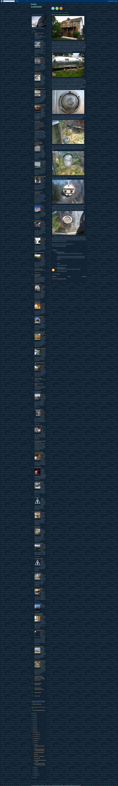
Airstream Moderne (39, 409)
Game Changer (38, 386)
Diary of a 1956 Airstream (40, 660)
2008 (34, 730)
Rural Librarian (38, 284)
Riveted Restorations (39, 543)
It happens (36, 754)
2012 (34, 723)
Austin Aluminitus (38, 425)
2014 (34, 719)
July (35, 742)
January (36, 775)
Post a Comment (56, 273)
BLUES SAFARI (38, 467)
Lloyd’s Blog (37, 121)
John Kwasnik (60, 267)
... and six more (37, 758)
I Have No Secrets (38, 205)
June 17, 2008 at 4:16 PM (62, 271)
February (36, 773)
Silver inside (43, 589)
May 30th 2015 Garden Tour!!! (40, 270)
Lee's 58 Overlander (39, 558)
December (36, 732)
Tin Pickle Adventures (39, 316)
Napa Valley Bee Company (40, 441)
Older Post (84, 276)
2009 (34, 729)
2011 (34, 725)
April (35, 769)
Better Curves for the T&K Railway (43, 91)
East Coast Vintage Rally (39, 752)
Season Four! (43, 349)
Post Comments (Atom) (61, 278)
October (36, 736)
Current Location (38, 603)
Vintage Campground (39, 481)
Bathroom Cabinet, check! (42, 146)
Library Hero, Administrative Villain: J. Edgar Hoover (43, 288)
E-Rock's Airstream (39, 588)
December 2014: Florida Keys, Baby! (43, 223)
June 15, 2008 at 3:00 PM (62, 265)
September (36, 738)
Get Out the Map (38, 378)
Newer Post (54, 276)
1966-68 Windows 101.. (42, 178)
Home (69, 276)
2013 (34, 721)
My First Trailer (38, 511)
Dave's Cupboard (38, 237)
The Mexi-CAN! (38, 692)
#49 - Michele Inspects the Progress (43, 663)
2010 (34, 727)
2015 (34, 717)
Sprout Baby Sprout (39, 269)
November (36, 734)
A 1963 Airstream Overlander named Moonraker (38, 143)
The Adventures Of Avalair (40, 161)
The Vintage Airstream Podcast (39, 710)
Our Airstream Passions (40, 131)
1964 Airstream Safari (39, 646)
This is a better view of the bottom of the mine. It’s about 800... (40, 195)
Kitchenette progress (39, 379)
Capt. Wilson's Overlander (40, 348)
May (35, 767)
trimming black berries (39, 35)
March (35, 771)
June (35, 744)
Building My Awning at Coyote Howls (43, 395)
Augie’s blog (37, 695)
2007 (34, 777)
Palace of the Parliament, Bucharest (43, 59)
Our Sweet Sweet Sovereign (43, 255)
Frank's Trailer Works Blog (40, 176)
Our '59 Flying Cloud (39, 630)
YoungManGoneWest (39, 57)
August (35, 740)
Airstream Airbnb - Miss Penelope (43, 43)
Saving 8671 (37, 497)
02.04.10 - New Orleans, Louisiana (43, 605)
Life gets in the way (38, 132)
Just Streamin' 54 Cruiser (40, 104)
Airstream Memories (39, 41)
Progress (42, 498)
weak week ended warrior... (39, 756)
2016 (34, 715)
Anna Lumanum (36, 5)
